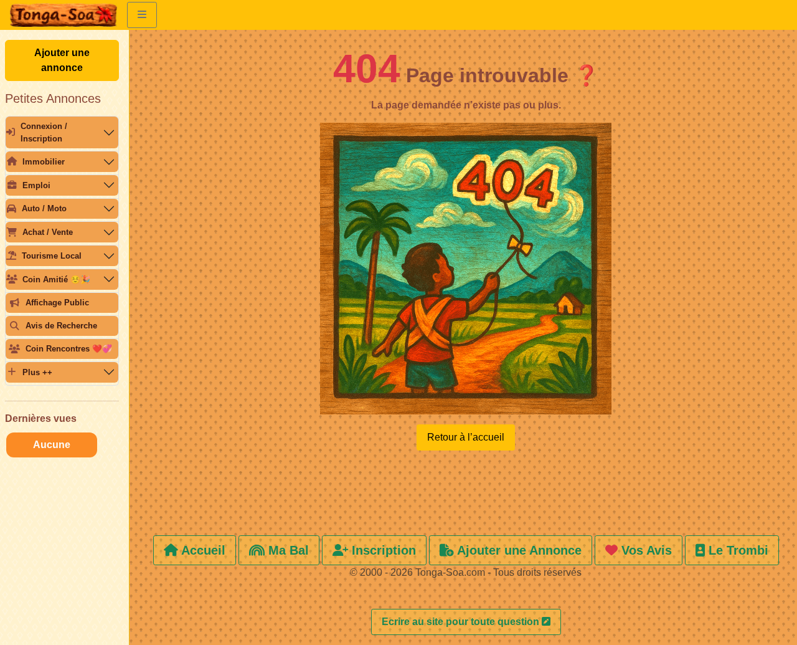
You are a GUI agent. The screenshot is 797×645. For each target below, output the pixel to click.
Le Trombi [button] (736, 550)
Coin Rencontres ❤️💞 (69, 348)
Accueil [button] (201, 550)
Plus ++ (37, 372)
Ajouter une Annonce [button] (518, 550)
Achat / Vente (47, 232)
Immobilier (43, 161)
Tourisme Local (52, 255)
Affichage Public (57, 302)
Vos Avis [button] (645, 550)
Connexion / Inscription (44, 132)
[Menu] (142, 15)
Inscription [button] (382, 550)
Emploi (36, 185)
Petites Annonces (53, 98)
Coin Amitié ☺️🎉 (56, 279)
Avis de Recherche (61, 325)
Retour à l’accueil (465, 437)
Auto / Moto (44, 208)
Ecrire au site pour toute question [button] (462, 621)
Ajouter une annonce (62, 60)
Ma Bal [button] (287, 550)
